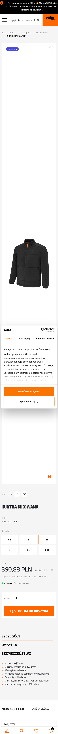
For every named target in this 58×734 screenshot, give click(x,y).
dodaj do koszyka (33, 611)
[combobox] (20, 20)
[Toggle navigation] (5, 20)
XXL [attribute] (47, 550)
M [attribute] (47, 539)
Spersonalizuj (27, 401)
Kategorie (26, 32)
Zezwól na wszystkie (29, 391)
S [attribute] (28, 539)
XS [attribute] (9, 539)
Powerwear (42, 32)
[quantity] (16, 598)
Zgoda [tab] (9, 338)
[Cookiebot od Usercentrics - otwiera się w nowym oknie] (41, 330)
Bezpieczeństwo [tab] (16, 653)
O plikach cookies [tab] (44, 338)
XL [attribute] (28, 550)
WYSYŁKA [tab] (9, 644)
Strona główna (9, 32)
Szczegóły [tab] (24, 338)
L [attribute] (9, 550)
